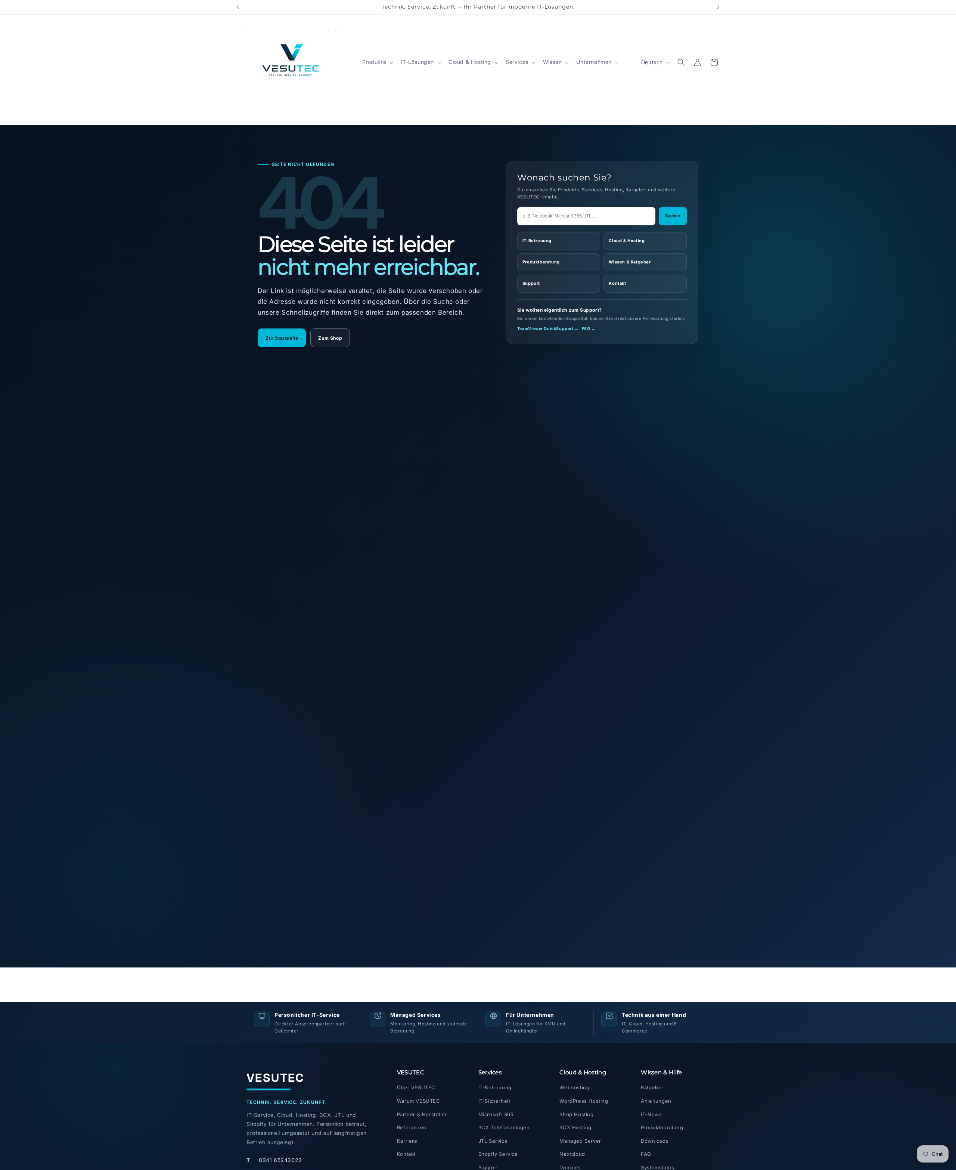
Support (531, 283)
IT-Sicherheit (494, 1101)
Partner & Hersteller (422, 1114)
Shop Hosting (576, 1114)
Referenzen (411, 1127)
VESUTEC (275, 1077)
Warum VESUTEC (418, 1101)
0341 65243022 (274, 1160)
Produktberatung (541, 262)
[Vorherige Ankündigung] (238, 7)
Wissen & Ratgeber (630, 262)
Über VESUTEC (416, 1087)
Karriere (407, 1141)
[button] (377, 62)
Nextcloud (572, 1154)
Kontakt (617, 283)
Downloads (654, 1141)
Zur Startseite (282, 338)
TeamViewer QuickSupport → (548, 328)
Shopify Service (498, 1154)
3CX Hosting (575, 1127)
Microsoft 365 (496, 1114)
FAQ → (589, 328)
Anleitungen (656, 1101)
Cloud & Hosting (627, 240)
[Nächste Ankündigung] (718, 7)
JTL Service (493, 1141)
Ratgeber (652, 1087)
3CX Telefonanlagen (504, 1127)
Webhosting (574, 1087)
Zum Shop (330, 338)
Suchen (672, 215)
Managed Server (580, 1141)
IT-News (651, 1114)
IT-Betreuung (537, 240)
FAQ (646, 1154)
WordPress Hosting (583, 1101)
